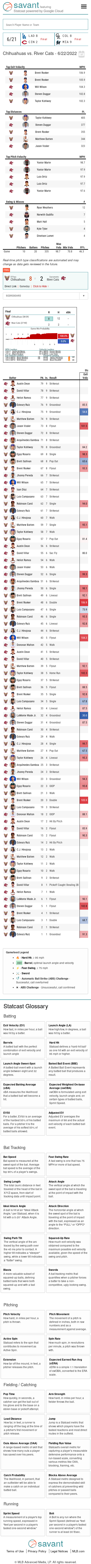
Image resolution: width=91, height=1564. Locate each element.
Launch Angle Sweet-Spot (19, 1063)
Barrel (28, 963)
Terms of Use (15, 1551)
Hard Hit (27, 957)
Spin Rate (55, 1339)
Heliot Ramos (24, 397)
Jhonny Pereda (25, 475)
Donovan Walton (25, 644)
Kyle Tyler (42, 228)
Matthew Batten (44, 139)
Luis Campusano (25, 496)
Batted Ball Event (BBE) (63, 1063)
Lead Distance (13, 1419)
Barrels (8, 1042)
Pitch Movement (59, 1314)
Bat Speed (9, 1157)
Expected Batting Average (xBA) (19, 1086)
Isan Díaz (22, 489)
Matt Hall (42, 221)
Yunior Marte (44, 162)
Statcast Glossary (26, 1006)
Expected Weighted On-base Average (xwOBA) (67, 1086)
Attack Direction (59, 1206)
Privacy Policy (37, 1551)
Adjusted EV (56, 1113)
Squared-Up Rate (59, 1238)
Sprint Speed (11, 1513)
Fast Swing (28, 968)
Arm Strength (57, 1394)
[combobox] (45, 24)
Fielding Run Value (60, 1443)
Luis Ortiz (42, 176)
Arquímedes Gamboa (28, 440)
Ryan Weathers (45, 207)
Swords (53, 1270)
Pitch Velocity (11, 1314)
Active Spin (10, 1339)
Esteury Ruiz (23, 404)
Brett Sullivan (24, 461)
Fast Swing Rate (59, 1157)
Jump (52, 1419)
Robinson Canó (25, 503)
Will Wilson (41, 86)
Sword (26, 973)
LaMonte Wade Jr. (26, 715)
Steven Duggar (43, 94)
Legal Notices (60, 1551)
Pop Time (9, 1394)
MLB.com (78, 1551)
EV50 (6, 1113)
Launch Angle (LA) (60, 1025)
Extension (9, 1359)
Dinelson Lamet (45, 235)
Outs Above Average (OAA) (20, 1443)
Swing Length (12, 1181)
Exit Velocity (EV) (14, 1025)
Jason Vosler (42, 146)
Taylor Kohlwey (43, 101)
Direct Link (11, 286)
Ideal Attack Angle (14, 1206)
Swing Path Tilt (13, 1238)
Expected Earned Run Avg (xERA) (65, 1361)
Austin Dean (23, 383)
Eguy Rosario (23, 454)
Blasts (7, 1270)
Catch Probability (14, 1475)
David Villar (23, 390)
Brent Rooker (42, 72)
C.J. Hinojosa (24, 411)
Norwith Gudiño (45, 214)
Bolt (51, 1513)
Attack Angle (56, 1181)
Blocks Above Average (63, 1475)
